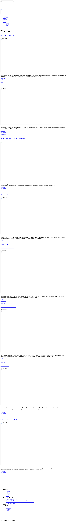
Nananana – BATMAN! (5, 366)
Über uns (8, 509)
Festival (7, 24)
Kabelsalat (5, 18)
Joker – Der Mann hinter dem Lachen (7, 194)
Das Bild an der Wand (10, 503)
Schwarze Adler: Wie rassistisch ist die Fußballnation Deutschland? (13, 85)
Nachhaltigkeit (9, 27)
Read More (3, 78)
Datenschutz (8, 508)
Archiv (7, 510)
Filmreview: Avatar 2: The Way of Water (8, 35)
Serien (7, 25)
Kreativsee (5, 19)
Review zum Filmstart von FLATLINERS (8, 307)
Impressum (8, 506)
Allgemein (3, 415)
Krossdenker (5, 20)
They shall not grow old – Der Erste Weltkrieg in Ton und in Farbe (13, 138)
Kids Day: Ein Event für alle (12, 499)
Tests (7, 26)
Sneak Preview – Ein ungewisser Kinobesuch (9, 419)
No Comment (3, 79)
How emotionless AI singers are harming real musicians (17, 500)
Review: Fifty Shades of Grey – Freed (7, 248)
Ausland (7, 23)
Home (4, 16)
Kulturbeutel (5, 17)
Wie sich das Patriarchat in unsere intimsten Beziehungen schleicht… (20, 502)
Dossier (4, 22)
